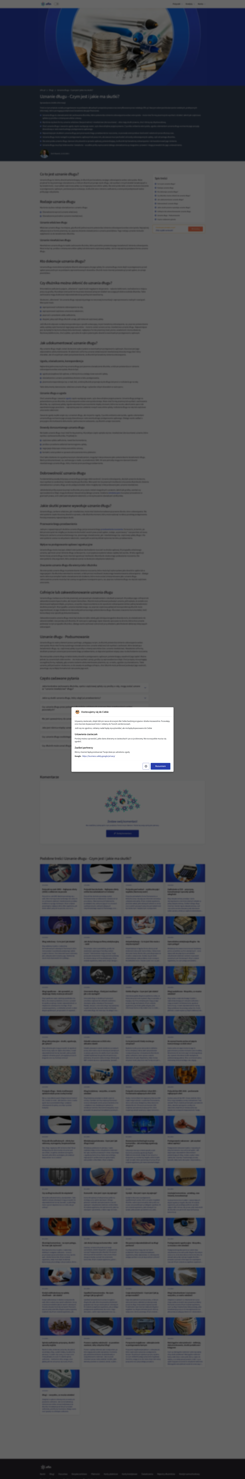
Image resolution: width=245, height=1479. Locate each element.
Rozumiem (160, 766)
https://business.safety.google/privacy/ (98, 756)
